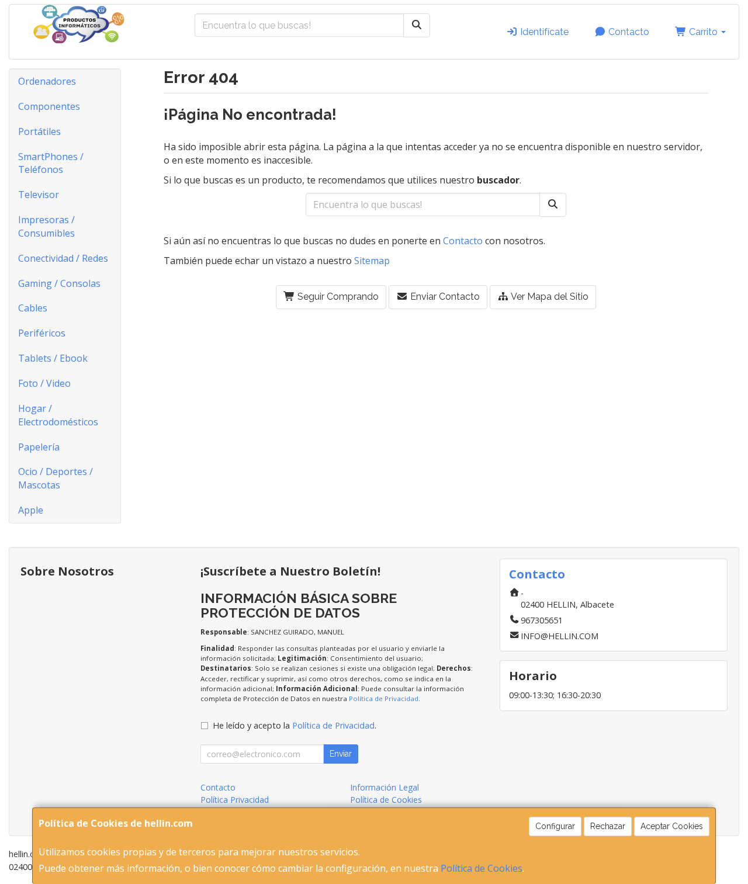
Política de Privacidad (383, 698)
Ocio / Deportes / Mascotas (55, 478)
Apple (30, 510)
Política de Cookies (481, 868)
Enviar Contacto (444, 296)
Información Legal (384, 787)
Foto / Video (44, 383)
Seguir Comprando (337, 296)
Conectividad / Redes (63, 258)
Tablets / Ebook (53, 358)
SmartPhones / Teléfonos (51, 163)
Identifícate (543, 31)
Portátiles (39, 131)
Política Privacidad (234, 799)
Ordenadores (47, 81)
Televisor (38, 194)
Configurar (555, 826)
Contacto (627, 31)
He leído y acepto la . (294, 725)
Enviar (341, 753)
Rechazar (607, 826)
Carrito (703, 31)
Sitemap (372, 260)
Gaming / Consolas (59, 283)
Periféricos (41, 333)
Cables (32, 307)
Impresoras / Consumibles (46, 226)
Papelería (39, 447)
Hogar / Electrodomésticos (58, 415)
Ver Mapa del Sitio (548, 296)
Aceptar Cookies (671, 826)
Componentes (49, 106)
